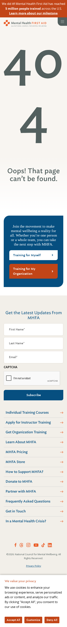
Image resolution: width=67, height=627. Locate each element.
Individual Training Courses (27, 412)
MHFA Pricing (17, 452)
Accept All (13, 620)
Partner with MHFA (21, 491)
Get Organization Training (26, 432)
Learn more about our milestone (33, 13)
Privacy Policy (33, 566)
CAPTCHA (10, 367)
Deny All (52, 620)
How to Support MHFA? (24, 472)
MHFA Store (15, 462)
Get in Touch (16, 511)
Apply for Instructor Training (28, 422)
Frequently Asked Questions (28, 501)
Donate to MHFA (19, 481)
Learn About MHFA (21, 442)
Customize (33, 620)
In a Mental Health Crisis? (26, 521)
